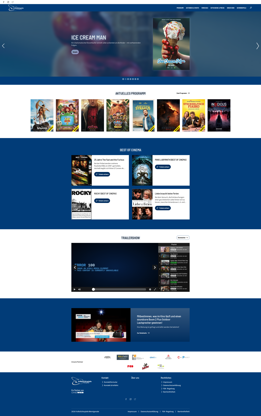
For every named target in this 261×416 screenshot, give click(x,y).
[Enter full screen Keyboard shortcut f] (155, 289)
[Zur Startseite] (22, 8)
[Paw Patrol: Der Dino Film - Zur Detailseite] (117, 115)
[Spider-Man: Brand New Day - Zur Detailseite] (92, 115)
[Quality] (150, 289)
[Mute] (79, 289)
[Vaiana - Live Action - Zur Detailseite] (42, 115)
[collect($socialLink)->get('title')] (4, 2)
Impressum (132, 411)
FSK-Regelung (168, 411)
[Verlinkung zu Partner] (107, 357)
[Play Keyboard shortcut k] (74, 289)
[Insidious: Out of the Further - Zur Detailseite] (219, 115)
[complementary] (114, 267)
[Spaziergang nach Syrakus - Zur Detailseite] (143, 115)
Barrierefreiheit (184, 411)
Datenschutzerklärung (149, 411)
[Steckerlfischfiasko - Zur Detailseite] (193, 115)
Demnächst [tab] (181, 238)
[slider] (119, 289)
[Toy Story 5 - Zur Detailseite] (67, 115)
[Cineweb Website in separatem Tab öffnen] (77, 392)
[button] (174, 249)
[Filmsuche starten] (251, 8)
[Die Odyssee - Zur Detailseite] (168, 115)
